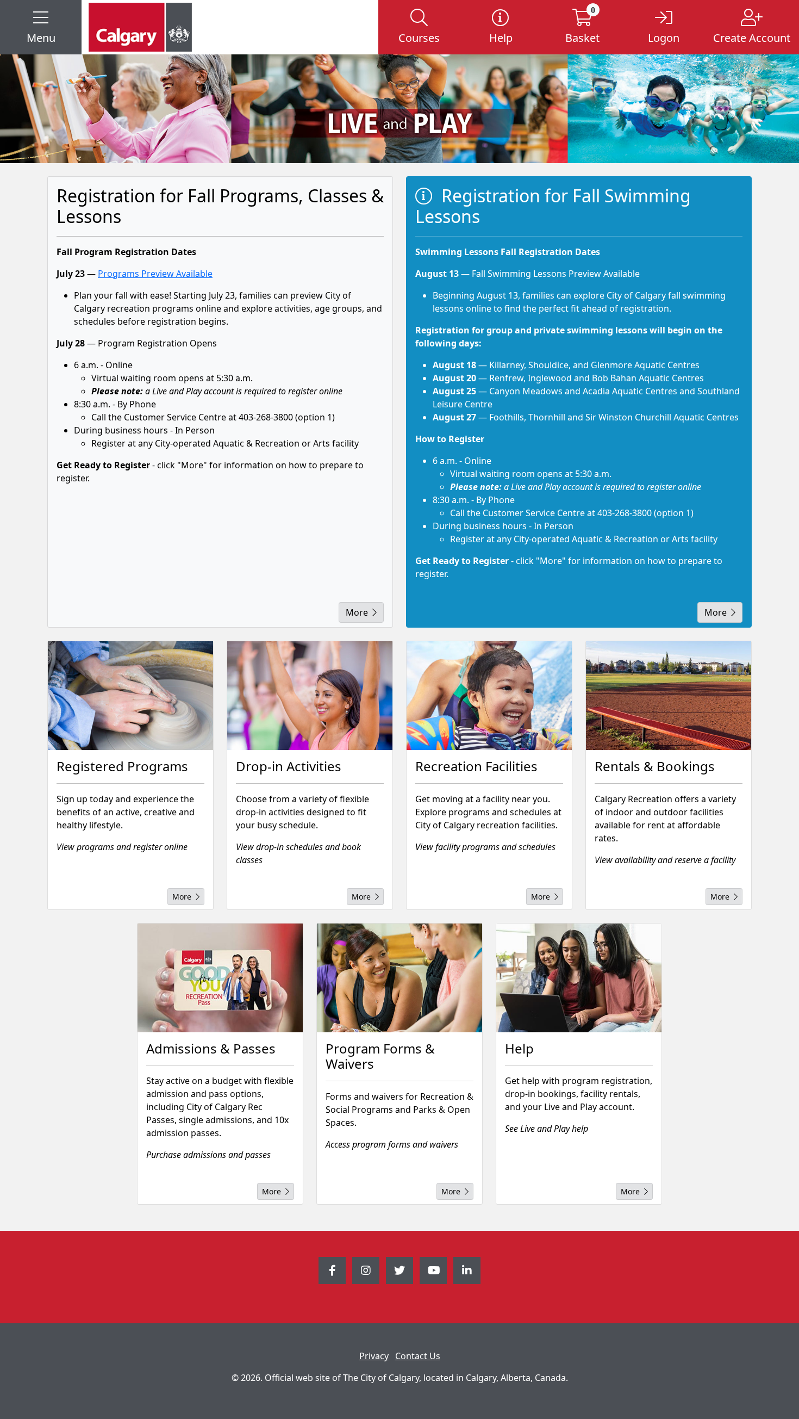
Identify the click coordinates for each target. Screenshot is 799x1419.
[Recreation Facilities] (489, 695)
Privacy (374, 1356)
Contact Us (417, 1356)
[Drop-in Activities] (309, 695)
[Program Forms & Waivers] (399, 978)
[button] (41, 27)
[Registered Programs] (130, 695)
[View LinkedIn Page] (466, 1270)
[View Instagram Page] (365, 1270)
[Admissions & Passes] (220, 978)
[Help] (578, 978)
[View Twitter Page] (399, 1270)
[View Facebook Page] (332, 1270)
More (357, 612)
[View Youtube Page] (433, 1270)
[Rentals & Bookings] (668, 695)
